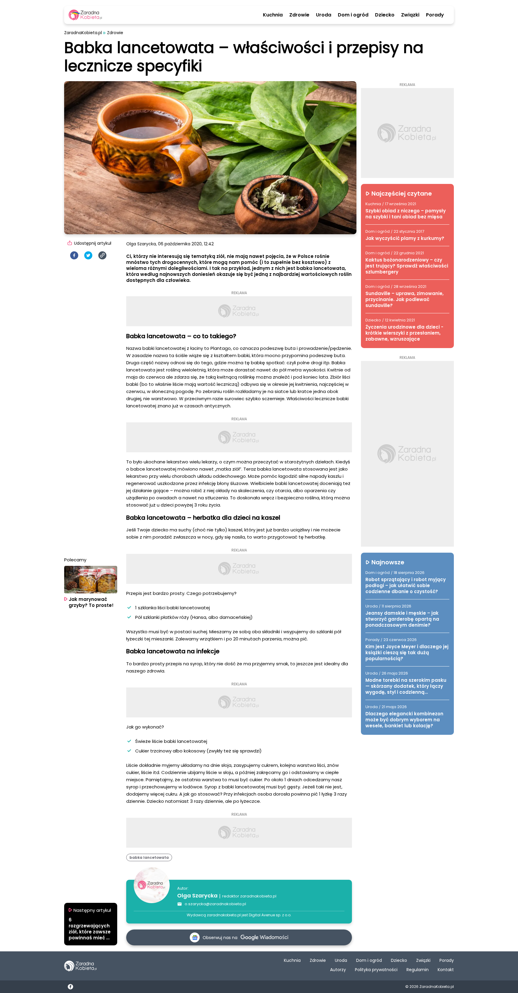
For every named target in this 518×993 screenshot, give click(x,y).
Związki (410, 15)
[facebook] (74, 255)
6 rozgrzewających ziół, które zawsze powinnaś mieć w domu (90, 929)
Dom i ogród (353, 15)
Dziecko (384, 15)
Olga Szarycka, (141, 244)
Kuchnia (273, 15)
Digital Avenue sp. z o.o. (270, 915)
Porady (435, 15)
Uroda (323, 15)
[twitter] (88, 255)
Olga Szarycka (197, 895)
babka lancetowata (149, 857)
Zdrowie (299, 15)
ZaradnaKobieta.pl (83, 33)
